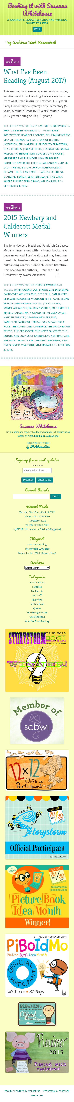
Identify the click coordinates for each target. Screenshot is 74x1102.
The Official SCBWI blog (37, 548)
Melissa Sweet (56, 312)
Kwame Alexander (15, 308)
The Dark (56, 176)
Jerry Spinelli (32, 149)
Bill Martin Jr (27, 144)
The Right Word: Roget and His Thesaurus (32, 340)
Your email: (37, 465)
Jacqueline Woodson (30, 298)
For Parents (61, 125)
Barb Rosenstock (26, 289)
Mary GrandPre (35, 312)
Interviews (37, 599)
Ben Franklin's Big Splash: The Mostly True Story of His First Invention (37, 140)
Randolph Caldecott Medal (22, 322)
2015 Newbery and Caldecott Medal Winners (30, 226)
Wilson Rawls (50, 181)
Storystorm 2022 (37, 520)
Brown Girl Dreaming (53, 289)
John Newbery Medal (27, 303)
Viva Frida (27, 345)
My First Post (37, 604)
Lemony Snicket (53, 153)
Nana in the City (14, 317)
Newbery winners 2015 (41, 317)
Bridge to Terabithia (52, 144)
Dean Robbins (13, 149)
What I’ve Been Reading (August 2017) (35, 76)
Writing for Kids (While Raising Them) (37, 553)
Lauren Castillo (39, 308)
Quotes (37, 608)
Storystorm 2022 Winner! (37, 516)
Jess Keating (51, 149)
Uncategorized (37, 617)
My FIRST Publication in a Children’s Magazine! (37, 529)
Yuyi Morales (44, 345)
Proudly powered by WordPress (22, 1091)
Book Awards (47, 285)
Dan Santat (59, 294)
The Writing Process (37, 612)
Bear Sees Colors (32, 135)
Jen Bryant (52, 298)
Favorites (44, 125)
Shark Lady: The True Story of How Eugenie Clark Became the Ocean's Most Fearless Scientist (36, 167)
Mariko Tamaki (13, 312)
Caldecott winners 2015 (20, 294)
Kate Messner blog (37, 544)
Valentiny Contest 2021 (37, 525)
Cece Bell (44, 294)
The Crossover (24, 331)
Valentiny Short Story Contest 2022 (37, 512)
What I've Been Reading (19, 130)
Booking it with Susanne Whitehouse (37, 9)
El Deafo (9, 298)
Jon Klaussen (51, 303)
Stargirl (9, 176)
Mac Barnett (60, 308)
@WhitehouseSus (38, 446)
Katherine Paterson (27, 153)
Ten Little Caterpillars (32, 176)
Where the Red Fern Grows (22, 181)
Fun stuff (37, 595)
